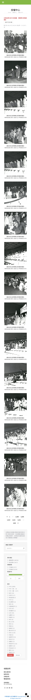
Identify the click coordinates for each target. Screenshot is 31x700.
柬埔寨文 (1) (12, 611)
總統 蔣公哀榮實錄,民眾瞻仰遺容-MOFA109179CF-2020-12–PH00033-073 (15, 267)
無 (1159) (11, 622)
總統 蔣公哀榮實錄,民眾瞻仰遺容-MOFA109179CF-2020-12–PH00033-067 (15, 449)
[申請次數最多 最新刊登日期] (8, 22)
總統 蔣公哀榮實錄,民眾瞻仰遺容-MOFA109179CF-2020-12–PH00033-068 (15, 419)
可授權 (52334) (13, 569)
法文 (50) (11, 613)
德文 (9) (11, 604)
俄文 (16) (11, 593)
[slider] (7, 575)
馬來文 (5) (12, 652)
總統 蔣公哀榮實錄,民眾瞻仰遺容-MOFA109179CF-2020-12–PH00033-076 (15, 177)
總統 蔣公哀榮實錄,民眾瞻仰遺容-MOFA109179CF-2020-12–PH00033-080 (15, 56)
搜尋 (24, 548)
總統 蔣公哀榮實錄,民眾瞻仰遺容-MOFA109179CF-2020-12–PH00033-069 (15, 388)
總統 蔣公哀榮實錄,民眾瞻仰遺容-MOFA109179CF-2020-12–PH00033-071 (15, 328)
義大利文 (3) (12, 630)
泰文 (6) (11, 619)
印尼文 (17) (12, 595)
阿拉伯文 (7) (12, 648)
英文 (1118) (12, 633)
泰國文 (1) (12, 617)
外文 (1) (11, 600)
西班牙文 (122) (13, 644)
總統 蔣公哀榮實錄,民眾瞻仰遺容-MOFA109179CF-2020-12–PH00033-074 (15, 237)
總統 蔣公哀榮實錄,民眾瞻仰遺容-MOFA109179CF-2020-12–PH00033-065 (15, 509)
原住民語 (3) (12, 597)
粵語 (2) (11, 626)
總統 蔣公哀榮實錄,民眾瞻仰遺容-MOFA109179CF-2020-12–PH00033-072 (15, 298)
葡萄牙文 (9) (12, 637)
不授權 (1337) (13, 567)
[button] (25, 51)
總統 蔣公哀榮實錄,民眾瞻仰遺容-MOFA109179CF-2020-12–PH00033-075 (15, 207)
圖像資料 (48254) (13, 560)
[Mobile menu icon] (3, 2)
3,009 (22, 517)
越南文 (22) (12, 646)
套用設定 (10, 655)
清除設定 (18, 655)
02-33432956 (8, 684)
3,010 (8, 520)
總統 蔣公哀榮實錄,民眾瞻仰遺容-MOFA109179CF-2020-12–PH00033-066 (15, 479)
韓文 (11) (11, 650)
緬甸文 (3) (12, 628)
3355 (14, 523)
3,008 (17, 517)
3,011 (13, 520)
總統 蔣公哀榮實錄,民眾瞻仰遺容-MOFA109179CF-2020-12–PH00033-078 (15, 116)
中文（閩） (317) (13, 591)
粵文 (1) (11, 624)
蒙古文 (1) (12, 639)
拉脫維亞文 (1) (13, 606)
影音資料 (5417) (13, 562)
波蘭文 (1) (12, 615)
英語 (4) (11, 635)
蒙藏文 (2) (12, 641)
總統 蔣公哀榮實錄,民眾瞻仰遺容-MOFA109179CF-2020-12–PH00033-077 (15, 147)
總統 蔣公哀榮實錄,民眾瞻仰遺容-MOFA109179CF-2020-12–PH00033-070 (15, 358)
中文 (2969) (12, 586)
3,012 (19, 520)
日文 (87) (11, 608)
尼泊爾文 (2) (12, 602)
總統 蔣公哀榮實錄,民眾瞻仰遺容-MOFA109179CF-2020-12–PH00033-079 (15, 86)
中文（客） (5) (13, 589)
